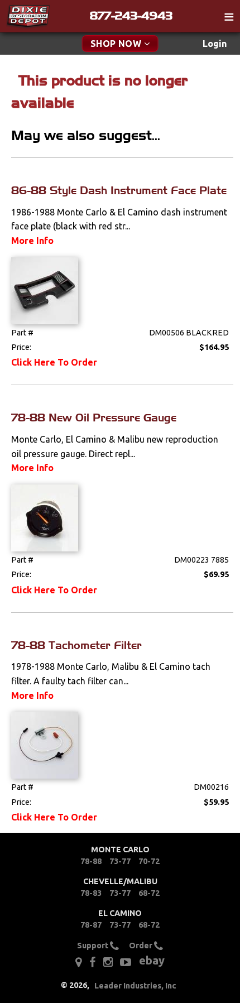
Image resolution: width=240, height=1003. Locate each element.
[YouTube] (125, 962)
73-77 (120, 861)
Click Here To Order (54, 362)
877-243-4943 (131, 15)
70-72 (149, 861)
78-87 (91, 924)
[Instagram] (108, 962)
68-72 (149, 893)
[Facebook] (92, 962)
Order (141, 945)
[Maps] (78, 962)
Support (93, 945)
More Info (32, 241)
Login (215, 44)
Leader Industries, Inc (135, 985)
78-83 (91, 893)
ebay (152, 960)
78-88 (91, 861)
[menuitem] (215, 44)
